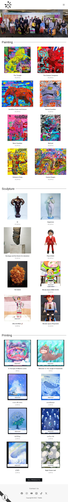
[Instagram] (27, 493)
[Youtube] (31, 493)
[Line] (36, 493)
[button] (2, 23)
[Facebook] (22, 493)
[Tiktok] (41, 493)
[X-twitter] (46, 493)
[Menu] (64, 5)
